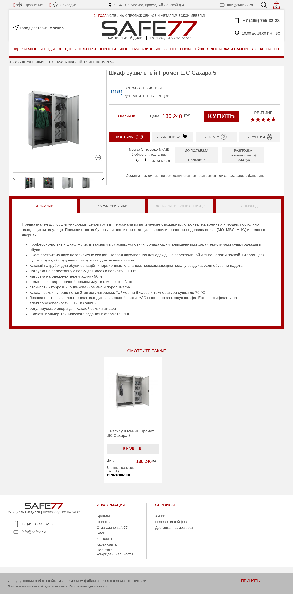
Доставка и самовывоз (174, 528)
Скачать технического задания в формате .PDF (80, 314)
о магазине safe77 (149, 49)
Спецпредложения (76, 49)
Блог (123, 49)
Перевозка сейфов (171, 522)
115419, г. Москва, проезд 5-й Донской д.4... (150, 5)
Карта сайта (107, 544)
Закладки (62, 5)
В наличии (132, 448)
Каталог (28, 49)
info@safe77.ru (240, 5)
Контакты (104, 539)
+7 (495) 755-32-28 (261, 20)
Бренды (47, 49)
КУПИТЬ (221, 116)
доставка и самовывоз (234, 49)
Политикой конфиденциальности (88, 586)
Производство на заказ (169, 38)
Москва (56, 28)
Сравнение (28, 5)
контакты (269, 49)
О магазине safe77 (112, 528)
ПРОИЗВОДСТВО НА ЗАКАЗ (61, 512)
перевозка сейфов (189, 49)
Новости (107, 49)
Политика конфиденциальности (115, 552)
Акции (160, 516)
